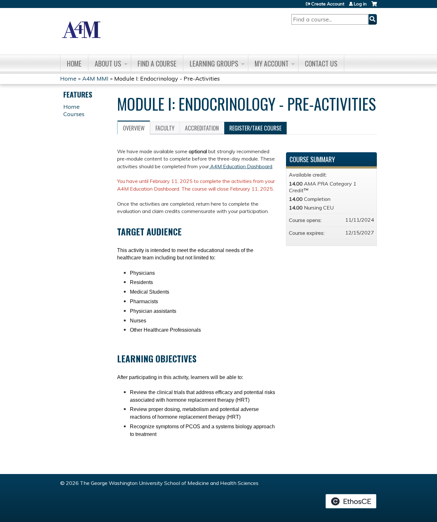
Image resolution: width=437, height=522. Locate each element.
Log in (360, 4)
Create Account (327, 4)
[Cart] (374, 6)
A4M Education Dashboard (240, 166)
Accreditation (202, 128)
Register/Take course (255, 128)
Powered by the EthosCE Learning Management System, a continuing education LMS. (351, 501)
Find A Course (157, 63)
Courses (73, 114)
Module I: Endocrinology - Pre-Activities (167, 78)
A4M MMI (95, 78)
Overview (134, 128)
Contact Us (321, 63)
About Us (108, 63)
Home (74, 63)
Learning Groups (214, 63)
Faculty (164, 128)
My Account (272, 63)
